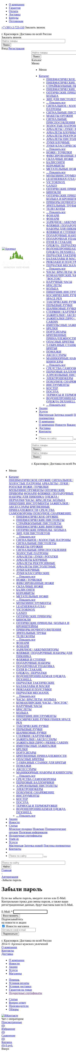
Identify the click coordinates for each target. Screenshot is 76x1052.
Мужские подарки (20, 829)
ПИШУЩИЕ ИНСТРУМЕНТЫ (29, 503)
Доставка (7, 953)
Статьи (13, 999)
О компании (46, 424)
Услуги (13, 970)
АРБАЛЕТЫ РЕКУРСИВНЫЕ (35, 563)
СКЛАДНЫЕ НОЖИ (59, 159)
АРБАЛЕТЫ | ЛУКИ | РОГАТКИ (37, 556)
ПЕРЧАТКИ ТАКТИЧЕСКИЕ (35, 682)
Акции (13, 966)
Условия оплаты (19, 983)
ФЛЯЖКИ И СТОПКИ (61, 232)
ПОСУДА (52, 391)
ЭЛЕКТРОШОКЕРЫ (59, 378)
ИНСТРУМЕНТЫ (57, 384)
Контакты (7, 950)
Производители (19, 1006)
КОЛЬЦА (52, 288)
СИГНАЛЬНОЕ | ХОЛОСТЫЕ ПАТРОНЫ (43, 540)
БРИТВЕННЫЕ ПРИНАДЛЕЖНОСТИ (61, 337)
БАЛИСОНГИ (55, 162)
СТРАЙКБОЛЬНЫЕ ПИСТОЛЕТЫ (38, 523)
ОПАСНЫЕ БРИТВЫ (60, 341)
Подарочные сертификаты (25, 993)
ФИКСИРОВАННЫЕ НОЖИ (35, 583)
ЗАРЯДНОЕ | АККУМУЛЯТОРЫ (37, 649)
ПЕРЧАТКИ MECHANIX (32, 692)
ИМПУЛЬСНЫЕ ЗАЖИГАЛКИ (36, 745)
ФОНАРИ (52, 215)
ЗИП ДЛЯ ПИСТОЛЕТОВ (33, 533)
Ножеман (38, 829)
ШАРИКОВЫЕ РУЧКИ (31, 732)
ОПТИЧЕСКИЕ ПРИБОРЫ (33, 616)
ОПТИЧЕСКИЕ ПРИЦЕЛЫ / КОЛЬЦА (41, 530)
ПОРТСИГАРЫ (56, 331)
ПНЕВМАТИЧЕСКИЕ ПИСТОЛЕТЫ (40, 520)
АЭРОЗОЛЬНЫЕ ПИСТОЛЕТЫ (37, 785)
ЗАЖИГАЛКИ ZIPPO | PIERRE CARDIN (42, 742)
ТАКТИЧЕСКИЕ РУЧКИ (32, 726)
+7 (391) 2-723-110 (12, 27)
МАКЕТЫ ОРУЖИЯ (59, 115)
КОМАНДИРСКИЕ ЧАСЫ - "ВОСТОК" (42, 702)
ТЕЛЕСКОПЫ (55, 208)
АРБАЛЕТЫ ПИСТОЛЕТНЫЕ (36, 566)
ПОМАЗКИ (53, 351)
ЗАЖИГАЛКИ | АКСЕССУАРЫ (36, 739)
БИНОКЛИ (53, 192)
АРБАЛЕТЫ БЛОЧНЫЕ (31, 559)
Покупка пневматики (57, 845)
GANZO (51, 185)
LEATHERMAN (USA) (60, 179)
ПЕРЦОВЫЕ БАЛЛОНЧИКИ (35, 782)
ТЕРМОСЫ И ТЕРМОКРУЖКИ (36, 805)
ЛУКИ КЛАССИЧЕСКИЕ (32, 573)
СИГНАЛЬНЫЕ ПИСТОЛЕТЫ (36, 543)
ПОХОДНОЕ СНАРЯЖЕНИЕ (52, 513)
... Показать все (55, 102)
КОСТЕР (52, 388)
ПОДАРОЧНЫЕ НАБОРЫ (33, 662)
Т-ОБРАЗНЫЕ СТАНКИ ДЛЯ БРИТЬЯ (41, 762)
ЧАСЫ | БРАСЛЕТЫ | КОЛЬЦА (45, 500)
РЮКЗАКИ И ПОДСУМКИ (34, 689)
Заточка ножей (63, 414)
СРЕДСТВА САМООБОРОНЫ (32, 511)
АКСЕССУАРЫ (56, 355)
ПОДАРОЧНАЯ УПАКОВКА (35, 666)
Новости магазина (17, 926)
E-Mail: (7, 911)
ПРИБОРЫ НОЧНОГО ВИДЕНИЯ (38, 629)
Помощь (14, 979)
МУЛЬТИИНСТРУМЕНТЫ (26, 490)
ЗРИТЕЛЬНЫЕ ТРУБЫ (31, 633)
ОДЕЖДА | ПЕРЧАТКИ (31, 672)
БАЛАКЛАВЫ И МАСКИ (33, 686)
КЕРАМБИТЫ (55, 165)
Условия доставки (20, 986)
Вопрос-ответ (17, 1002)
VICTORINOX (55, 182)
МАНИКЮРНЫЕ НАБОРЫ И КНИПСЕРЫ (44, 772)
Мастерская (46, 414)
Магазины (15, 973)
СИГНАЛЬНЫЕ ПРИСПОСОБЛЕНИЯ (60, 121)
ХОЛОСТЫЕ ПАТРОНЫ (32, 553)
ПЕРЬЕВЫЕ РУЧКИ (59, 305)
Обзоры (14, 1009)
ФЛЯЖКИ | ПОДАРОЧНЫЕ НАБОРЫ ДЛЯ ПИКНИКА (41, 495)
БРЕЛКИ (52, 328)
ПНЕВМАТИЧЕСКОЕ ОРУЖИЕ (30, 480)
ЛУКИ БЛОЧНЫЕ (58, 142)
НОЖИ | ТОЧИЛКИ (59, 152)
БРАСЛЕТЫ (54, 285)
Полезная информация (33, 832)
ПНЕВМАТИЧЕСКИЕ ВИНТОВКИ (39, 526)
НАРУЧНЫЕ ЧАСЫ (59, 281)
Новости (60, 424)
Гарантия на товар (20, 989)
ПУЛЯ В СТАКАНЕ (59, 242)
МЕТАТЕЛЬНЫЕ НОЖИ (32, 596)
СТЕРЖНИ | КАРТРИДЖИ (33, 736)
